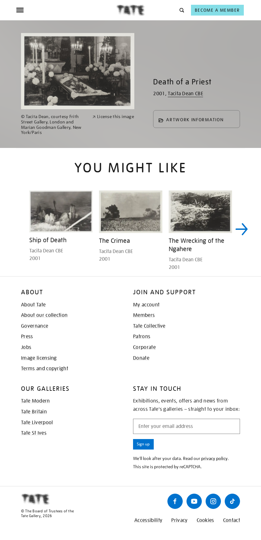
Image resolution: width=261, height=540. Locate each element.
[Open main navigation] (66, 10)
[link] (54, 124)
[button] (181, 10)
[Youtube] (194, 501)
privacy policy (214, 458)
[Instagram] (213, 501)
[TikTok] (232, 501)
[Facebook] (175, 501)
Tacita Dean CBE (185, 93)
